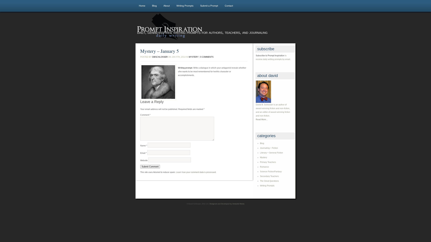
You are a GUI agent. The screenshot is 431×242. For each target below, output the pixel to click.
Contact (229, 5)
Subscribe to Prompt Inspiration (270, 55)
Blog (154, 5)
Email (143, 153)
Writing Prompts (184, 5)
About (166, 5)
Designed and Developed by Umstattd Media (227, 204)
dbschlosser (160, 57)
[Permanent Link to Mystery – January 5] (158, 82)
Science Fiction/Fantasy (271, 171)
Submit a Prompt (209, 5)
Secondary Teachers (269, 176)
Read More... (262, 119)
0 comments (206, 57)
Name (143, 146)
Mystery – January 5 (159, 50)
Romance (264, 167)
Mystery (193, 57)
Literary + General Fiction (271, 153)
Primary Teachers (268, 162)
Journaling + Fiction (269, 148)
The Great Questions (269, 181)
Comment (145, 115)
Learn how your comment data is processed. (196, 172)
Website (144, 160)
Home (142, 5)
